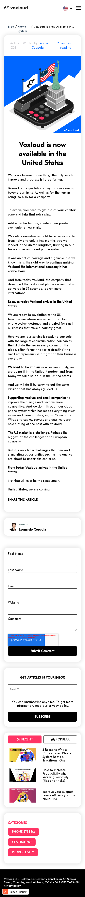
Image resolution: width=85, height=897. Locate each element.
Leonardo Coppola (32, 529)
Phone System (23, 832)
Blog (11, 26)
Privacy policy (12, 885)
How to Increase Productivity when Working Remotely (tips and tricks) (55, 775)
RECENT (27, 739)
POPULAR (63, 739)
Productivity (23, 852)
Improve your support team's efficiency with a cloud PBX (58, 795)
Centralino (21, 842)
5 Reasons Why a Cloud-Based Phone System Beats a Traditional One (56, 755)
